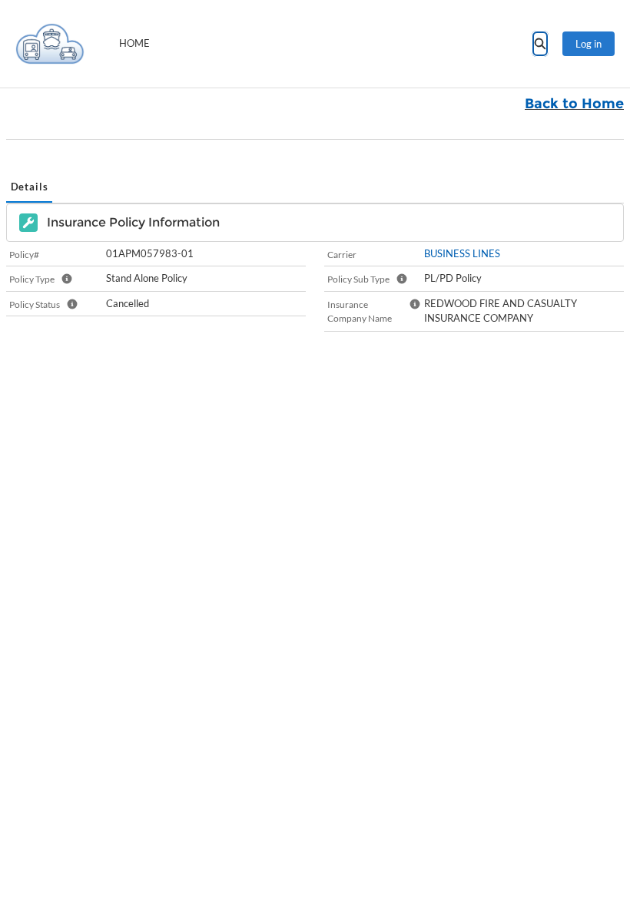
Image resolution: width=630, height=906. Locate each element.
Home (134, 43)
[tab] (29, 188)
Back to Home (574, 103)
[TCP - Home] (50, 43)
